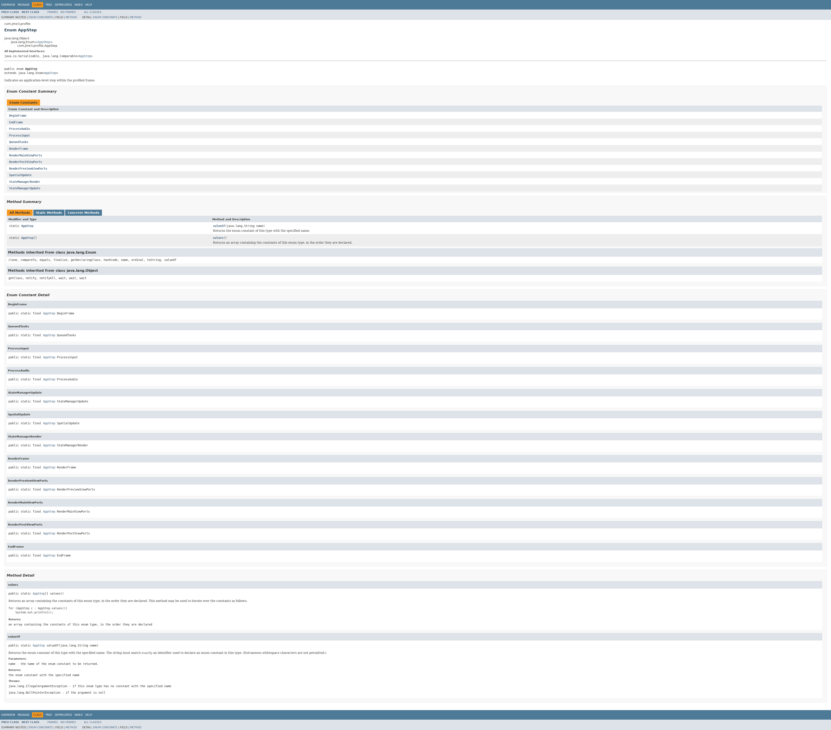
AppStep (43, 42)
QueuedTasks (18, 142)
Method (71, 17)
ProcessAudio (19, 128)
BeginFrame (17, 115)
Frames (52, 12)
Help (88, 4)
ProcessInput (19, 135)
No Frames (68, 12)
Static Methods (49, 212)
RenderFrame (18, 148)
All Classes (92, 12)
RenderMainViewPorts (25, 155)
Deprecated (63, 4)
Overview (8, 4)
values (218, 238)
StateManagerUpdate (24, 188)
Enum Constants (41, 17)
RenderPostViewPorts (25, 162)
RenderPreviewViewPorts (28, 168)
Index (78, 4)
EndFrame (16, 122)
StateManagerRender (24, 181)
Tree (48, 4)
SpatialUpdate (20, 175)
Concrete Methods (83, 212)
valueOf (219, 226)
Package (24, 4)
